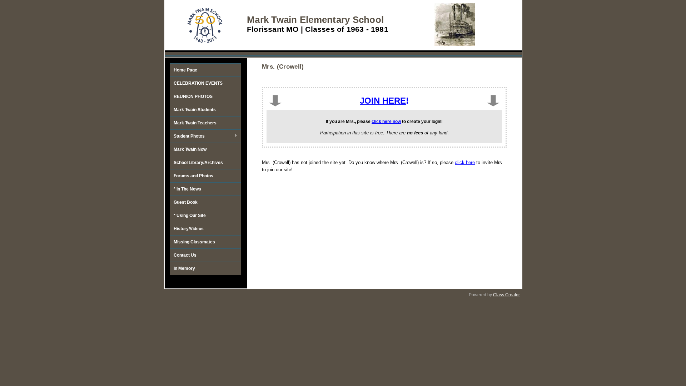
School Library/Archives (198, 162)
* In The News (187, 189)
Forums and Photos (193, 175)
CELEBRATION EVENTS (198, 83)
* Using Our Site (190, 215)
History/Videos (189, 228)
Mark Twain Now (190, 149)
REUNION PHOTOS (193, 96)
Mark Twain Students (195, 109)
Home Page (185, 70)
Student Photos (187, 136)
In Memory (184, 268)
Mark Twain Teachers (195, 122)
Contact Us (185, 255)
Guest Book (186, 202)
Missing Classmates (194, 241)
